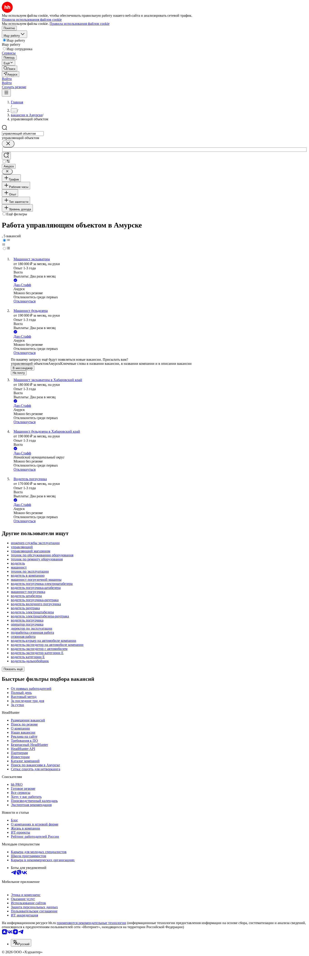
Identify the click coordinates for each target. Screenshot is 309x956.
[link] (9, 68)
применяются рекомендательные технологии (91, 923)
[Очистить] (8, 143)
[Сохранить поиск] (6, 155)
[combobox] (23, 133)
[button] (7, 79)
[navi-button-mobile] (6, 93)
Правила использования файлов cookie (79, 24)
